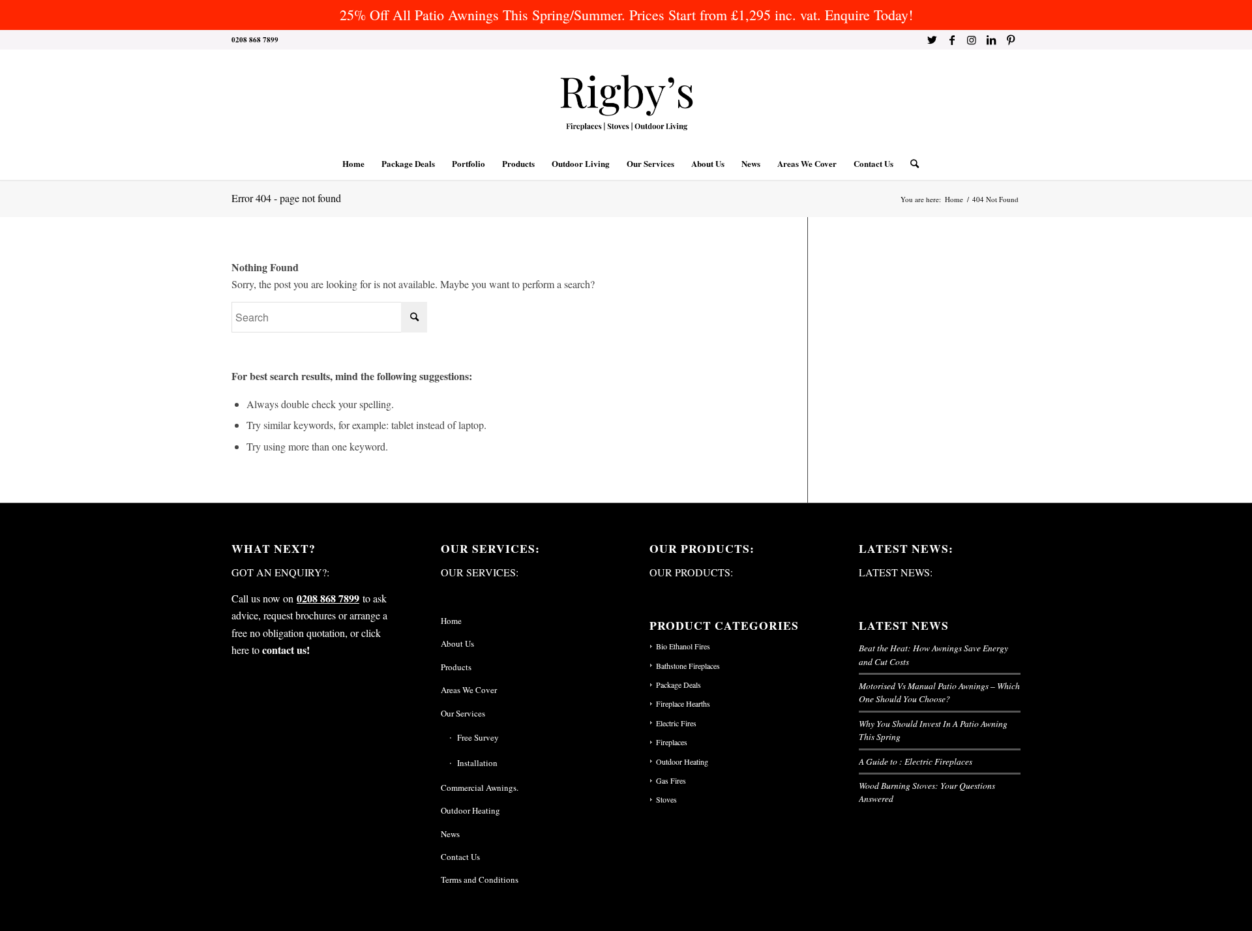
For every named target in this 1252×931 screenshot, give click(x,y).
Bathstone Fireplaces (688, 665)
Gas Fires (671, 780)
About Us (457, 643)
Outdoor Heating (470, 810)
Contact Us (460, 857)
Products (456, 667)
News (450, 834)
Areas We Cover (469, 690)
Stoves (666, 799)
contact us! (286, 649)
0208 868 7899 (328, 598)
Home (451, 621)
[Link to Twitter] (932, 40)
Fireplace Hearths (683, 703)
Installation (477, 763)
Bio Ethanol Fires (683, 646)
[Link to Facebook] (951, 40)
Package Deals (678, 684)
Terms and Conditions (479, 879)
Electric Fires (676, 723)
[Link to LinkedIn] (990, 40)
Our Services (463, 713)
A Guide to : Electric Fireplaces (915, 761)
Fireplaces (671, 742)
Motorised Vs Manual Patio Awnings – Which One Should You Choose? (939, 692)
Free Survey (478, 737)
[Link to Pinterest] (1011, 40)
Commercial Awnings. (479, 787)
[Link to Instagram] (971, 40)
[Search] (910, 163)
